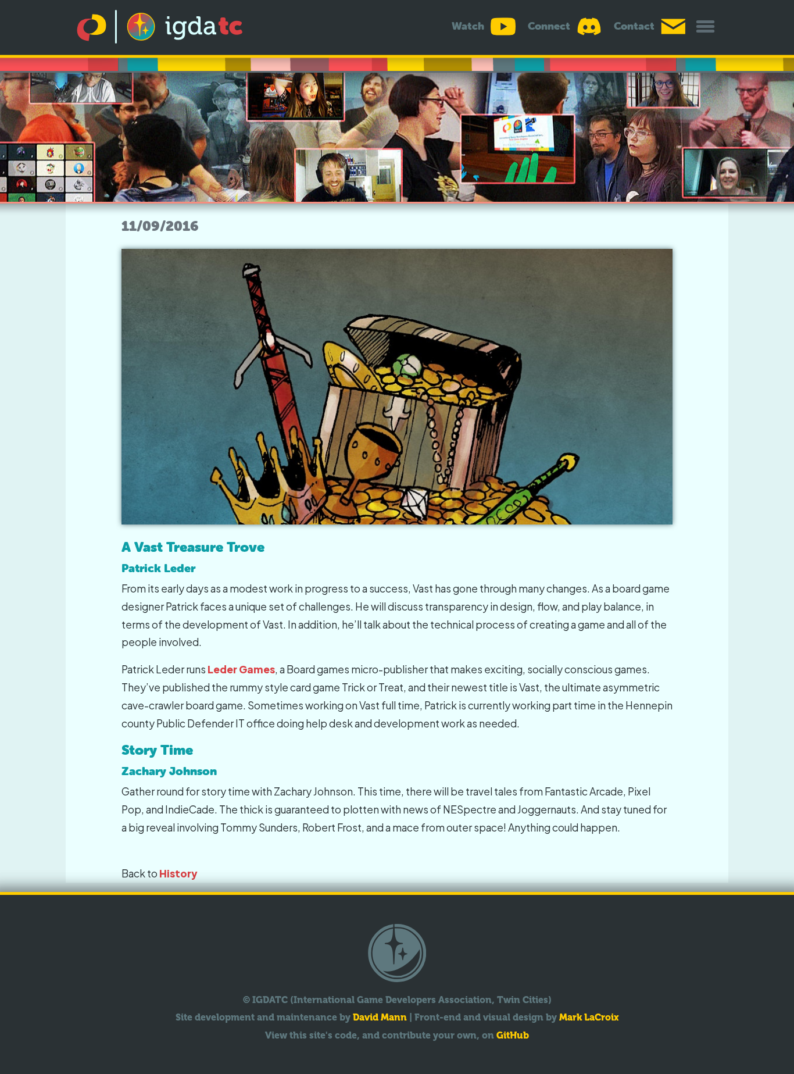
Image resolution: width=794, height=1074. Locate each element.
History (178, 873)
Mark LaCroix (589, 1017)
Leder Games (241, 669)
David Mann (380, 1017)
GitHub (512, 1035)
